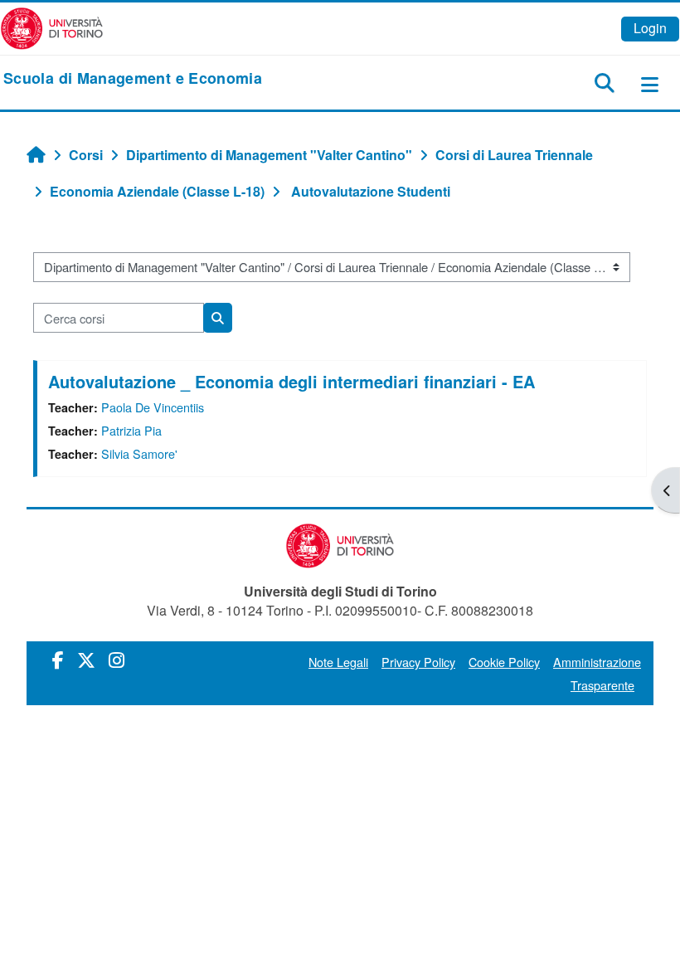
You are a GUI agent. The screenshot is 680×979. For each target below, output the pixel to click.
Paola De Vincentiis (152, 407)
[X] (86, 659)
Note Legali (338, 661)
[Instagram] (116, 659)
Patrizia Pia (131, 430)
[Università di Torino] (52, 27)
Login (650, 27)
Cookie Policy (504, 661)
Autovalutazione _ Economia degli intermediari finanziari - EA (291, 381)
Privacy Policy (418, 661)
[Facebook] (58, 659)
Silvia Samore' (139, 453)
